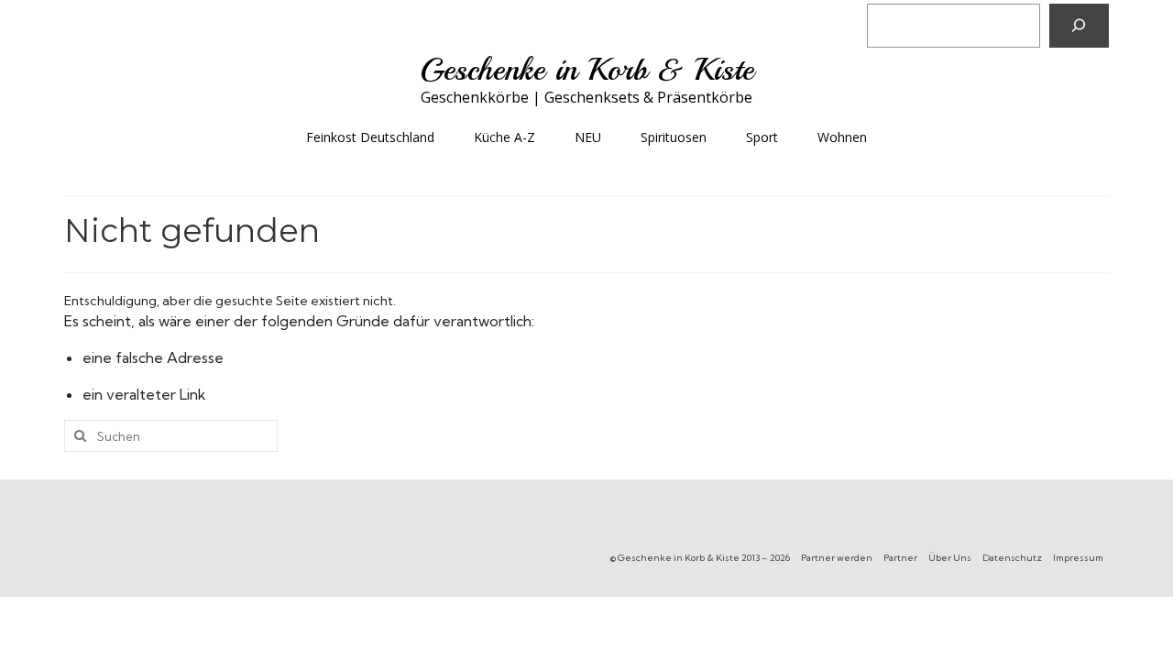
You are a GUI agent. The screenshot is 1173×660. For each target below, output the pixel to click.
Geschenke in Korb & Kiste (587, 70)
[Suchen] (1079, 26)
